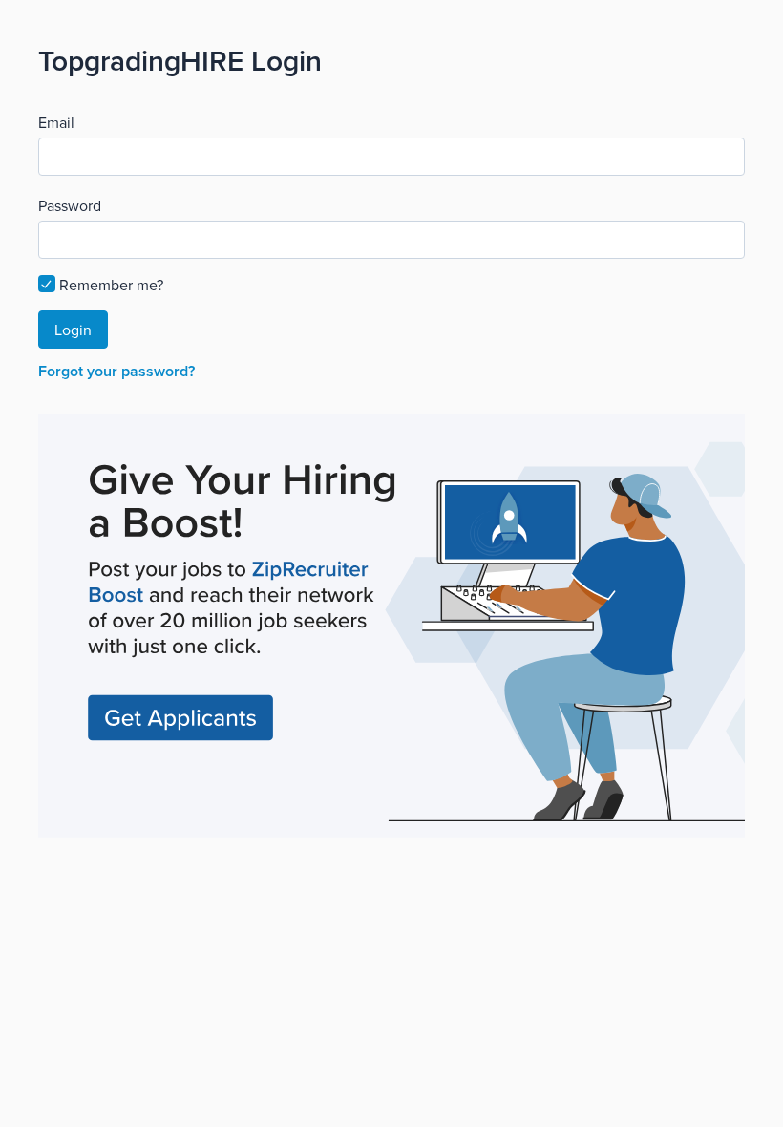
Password (69, 205)
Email (56, 122)
